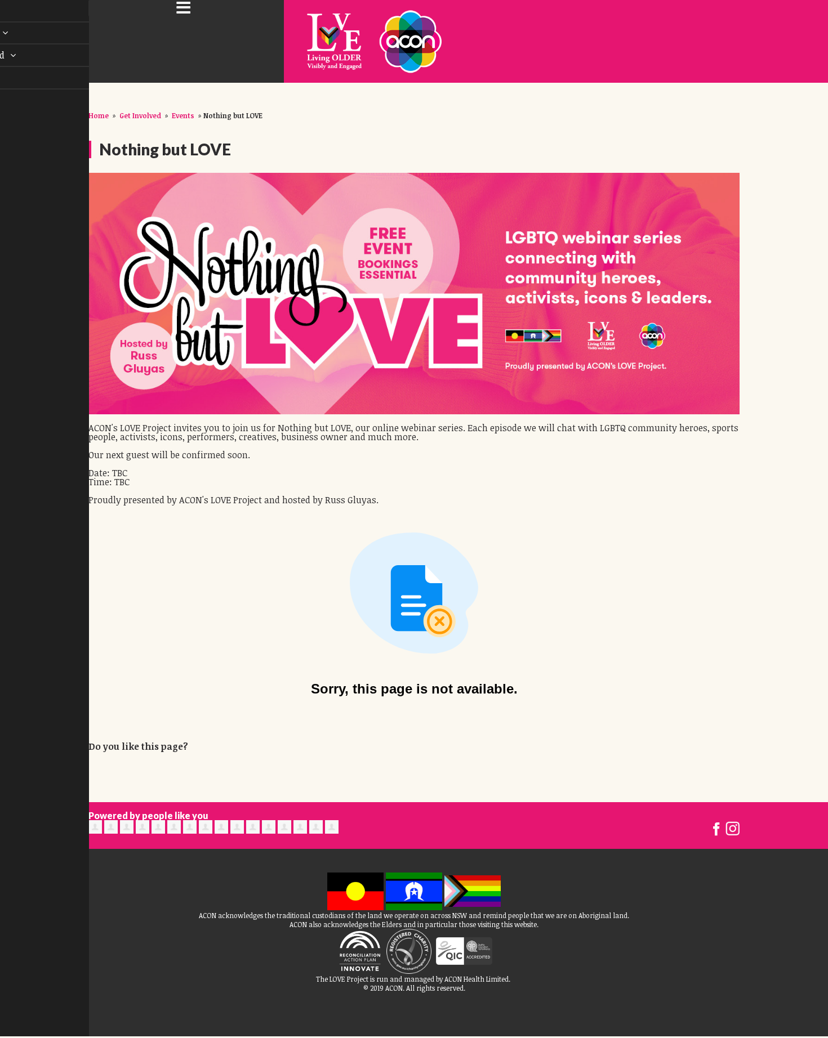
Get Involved (140, 115)
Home (98, 115)
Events (183, 115)
